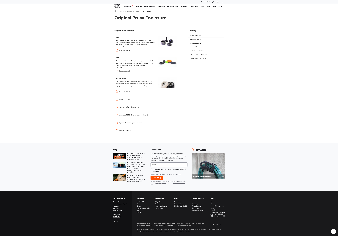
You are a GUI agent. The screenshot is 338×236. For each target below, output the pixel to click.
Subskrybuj (157, 178)
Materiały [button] (139, 6)
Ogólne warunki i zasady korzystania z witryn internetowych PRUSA (171, 223)
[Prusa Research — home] (117, 6)
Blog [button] (214, 6)
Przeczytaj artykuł (124, 50)
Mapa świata (159, 202)
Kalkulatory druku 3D (180, 206)
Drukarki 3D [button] (128, 6)
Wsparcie (121, 11)
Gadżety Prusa (117, 210)
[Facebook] (213, 224)
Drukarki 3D (116, 202)
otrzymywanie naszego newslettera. (172, 174)
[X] (220, 224)
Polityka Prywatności (198, 223)
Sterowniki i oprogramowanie (197, 209)
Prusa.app (195, 204)
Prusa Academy (178, 204)
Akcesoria (116, 208)
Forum (157, 204)
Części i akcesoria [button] (149, 6)
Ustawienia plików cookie (184, 225)
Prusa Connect (196, 206)
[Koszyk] (222, 1)
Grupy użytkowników (161, 206)
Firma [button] (220, 6)
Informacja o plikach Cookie (144, 225)
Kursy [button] (208, 6)
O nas (212, 202)
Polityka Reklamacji (159, 225)
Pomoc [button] (202, 6)
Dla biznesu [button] (161, 6)
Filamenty (116, 206)
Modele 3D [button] (184, 6)
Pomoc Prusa (178, 202)
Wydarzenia (159, 208)
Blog (211, 204)
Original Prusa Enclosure (133, 11)
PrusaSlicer (195, 202)
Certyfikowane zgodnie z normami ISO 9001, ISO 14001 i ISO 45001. (217, 214)
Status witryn (171, 225)
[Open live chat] (333, 231)
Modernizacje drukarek (120, 204)
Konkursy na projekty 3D (143, 209)
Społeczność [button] (194, 6)
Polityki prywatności (161, 183)
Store (138, 204)
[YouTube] (224, 224)
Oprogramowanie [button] (172, 6)
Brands (139, 212)
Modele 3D (140, 202)
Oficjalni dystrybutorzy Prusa (217, 207)
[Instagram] (216, 224)
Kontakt (212, 210)
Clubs (139, 206)
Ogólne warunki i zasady (144, 223)
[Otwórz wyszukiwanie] (201, 1)
